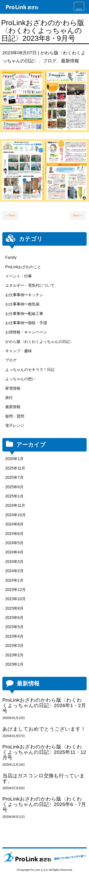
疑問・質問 (14, 416)
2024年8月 (14, 524)
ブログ (49, 60)
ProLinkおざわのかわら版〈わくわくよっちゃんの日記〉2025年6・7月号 (44, 804)
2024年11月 (15, 505)
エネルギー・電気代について (30, 285)
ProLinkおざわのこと (23, 267)
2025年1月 (14, 496)
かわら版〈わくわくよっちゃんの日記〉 (39, 342)
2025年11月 (15, 468)
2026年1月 (14, 459)
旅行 (9, 398)
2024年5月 (14, 543)
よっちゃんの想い (20, 379)
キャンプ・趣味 (18, 351)
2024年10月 (15, 515)
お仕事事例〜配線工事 (24, 314)
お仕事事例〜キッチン (24, 295)
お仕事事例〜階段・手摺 (26, 323)
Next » (77, 215)
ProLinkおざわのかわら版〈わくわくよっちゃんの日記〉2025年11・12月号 (44, 752)
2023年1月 (14, 664)
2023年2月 (14, 655)
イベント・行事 (18, 276)
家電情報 (12, 388)
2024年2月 (14, 571)
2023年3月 (14, 646)
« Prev (10, 215)
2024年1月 (14, 580)
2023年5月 (14, 627)
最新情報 (70, 60)
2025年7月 (14, 477)
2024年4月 (14, 552)
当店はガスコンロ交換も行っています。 (43, 778)
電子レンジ (14, 426)
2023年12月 (15, 590)
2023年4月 (14, 636)
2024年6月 (14, 534)
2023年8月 (14, 608)
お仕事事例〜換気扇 (22, 304)
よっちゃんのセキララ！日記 (30, 370)
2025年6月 (14, 487)
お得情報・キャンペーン (26, 332)
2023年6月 (14, 618)
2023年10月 (15, 599)
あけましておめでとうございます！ (44, 729)
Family (11, 257)
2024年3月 (14, 562)
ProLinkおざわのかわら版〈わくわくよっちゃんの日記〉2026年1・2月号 (44, 705)
